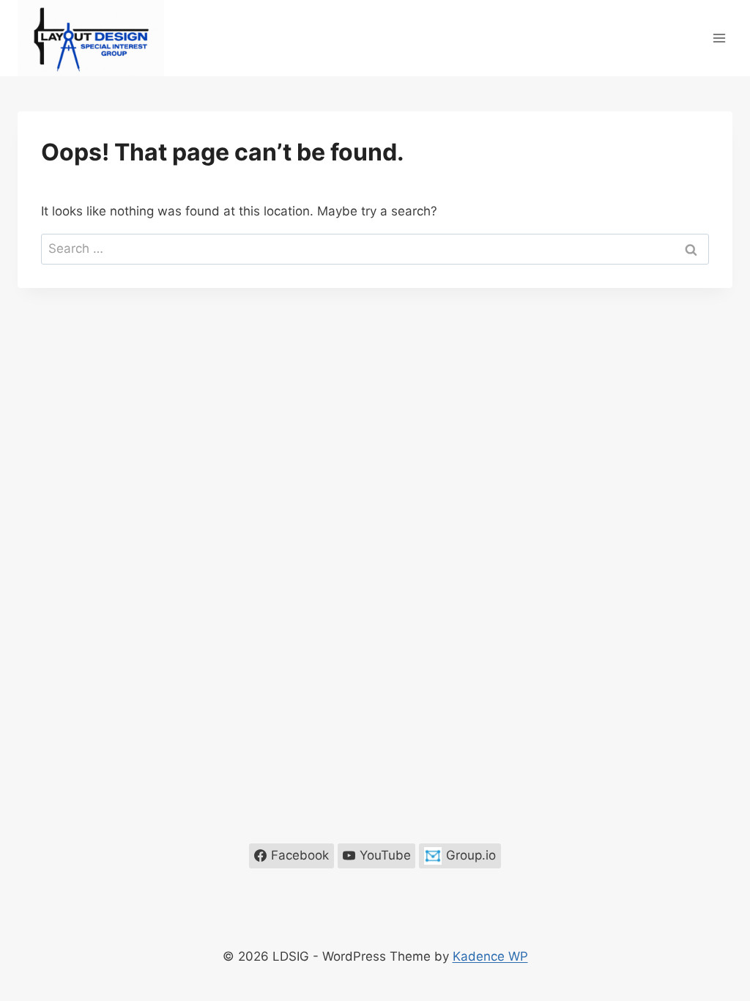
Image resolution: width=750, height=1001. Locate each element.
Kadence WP (490, 956)
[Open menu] (718, 37)
